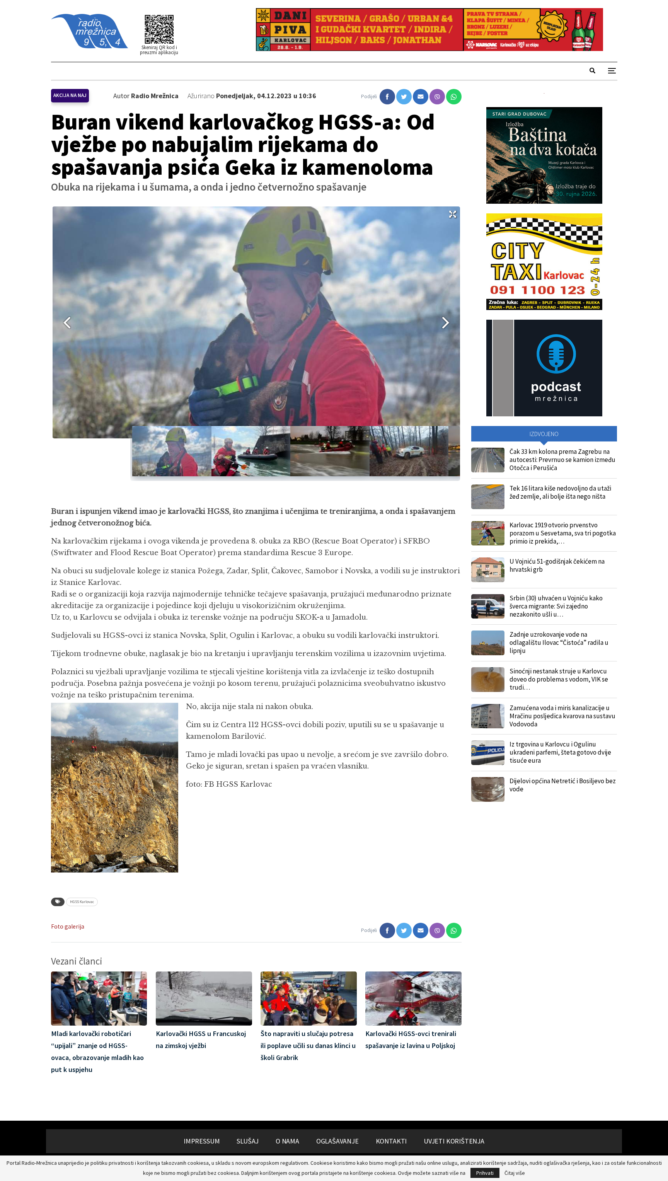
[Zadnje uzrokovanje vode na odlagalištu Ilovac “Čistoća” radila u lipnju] (487, 643)
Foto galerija (67, 926)
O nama (287, 1141)
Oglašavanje (337, 1141)
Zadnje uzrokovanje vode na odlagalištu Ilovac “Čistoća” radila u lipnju (559, 642)
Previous (64, 322)
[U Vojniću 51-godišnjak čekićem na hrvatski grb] (487, 569)
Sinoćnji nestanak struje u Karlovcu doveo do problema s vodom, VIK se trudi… (559, 679)
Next (448, 322)
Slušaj (248, 1141)
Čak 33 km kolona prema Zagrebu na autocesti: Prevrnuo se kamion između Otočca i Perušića (562, 459)
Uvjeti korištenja (454, 1141)
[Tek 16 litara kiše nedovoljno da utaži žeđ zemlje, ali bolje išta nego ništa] (487, 496)
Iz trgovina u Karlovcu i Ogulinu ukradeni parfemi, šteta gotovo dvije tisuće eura (560, 752)
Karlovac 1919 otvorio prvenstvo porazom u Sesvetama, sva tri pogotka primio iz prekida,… (563, 533)
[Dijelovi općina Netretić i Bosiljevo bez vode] (487, 789)
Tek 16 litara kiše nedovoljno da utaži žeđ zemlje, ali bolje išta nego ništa (560, 492)
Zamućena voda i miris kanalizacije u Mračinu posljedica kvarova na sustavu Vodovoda (562, 716)
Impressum (202, 1141)
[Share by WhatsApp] (454, 96)
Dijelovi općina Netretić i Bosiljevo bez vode (563, 785)
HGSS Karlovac (82, 901)
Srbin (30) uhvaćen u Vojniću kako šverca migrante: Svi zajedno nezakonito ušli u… (556, 606)
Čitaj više (514, 1173)
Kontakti (391, 1141)
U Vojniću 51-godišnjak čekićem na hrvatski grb (557, 565)
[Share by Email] (420, 96)
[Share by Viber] (437, 96)
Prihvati (485, 1172)
